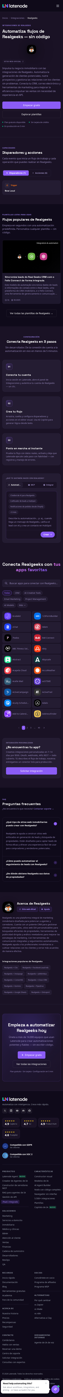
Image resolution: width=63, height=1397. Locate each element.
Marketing (7, 1215)
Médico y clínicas (10, 1229)
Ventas (5, 1242)
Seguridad (7, 1326)
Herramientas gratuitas (13, 1291)
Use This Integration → (31, 187)
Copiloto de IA (44, 1207)
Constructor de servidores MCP (15, 1187)
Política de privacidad (33, 1379)
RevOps (6, 1259)
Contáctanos (8, 1340)
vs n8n (37, 1313)
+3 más (13, 512)
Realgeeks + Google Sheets (15, 992)
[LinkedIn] (10, 1110)
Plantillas (38, 1202)
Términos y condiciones (11, 1379)
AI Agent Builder (42, 1185)
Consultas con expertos (13, 1362)
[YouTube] (17, 1110)
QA (3, 1264)
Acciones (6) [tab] (41, 173)
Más (21, 605)
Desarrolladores (10, 1255)
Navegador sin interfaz (45, 1194)
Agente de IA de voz (44, 1342)
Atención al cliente (11, 1237)
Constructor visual (43, 1176)
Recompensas (9, 1322)
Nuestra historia (10, 1313)
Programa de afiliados (45, 1282)
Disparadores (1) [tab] (17, 173)
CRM (17, 592)
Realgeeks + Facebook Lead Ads (35, 967)
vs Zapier (38, 1304)
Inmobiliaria (8, 1224)
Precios (5, 1317)
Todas (7, 592)
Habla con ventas (10, 1344)
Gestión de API (9, 1197)
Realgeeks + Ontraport (40, 992)
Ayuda (47, 909)
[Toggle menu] (58, 6)
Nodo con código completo (47, 1189)
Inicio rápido (8, 1277)
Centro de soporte (11, 1353)
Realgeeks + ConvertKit (13, 980)
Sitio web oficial (29, 909)
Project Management (35, 599)
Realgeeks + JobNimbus (37, 974)
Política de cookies (52, 1379)
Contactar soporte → (44, 808)
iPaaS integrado (10, 1201)
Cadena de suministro (13, 1251)
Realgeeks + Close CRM (37, 980)
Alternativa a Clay (43, 1317)
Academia (7, 1295)
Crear (46, 534)
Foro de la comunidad (13, 1299)
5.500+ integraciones (44, 1198)
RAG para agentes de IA (14, 1192)
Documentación (10, 1282)
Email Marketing (12, 599)
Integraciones (17, 18)
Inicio (5, 18)
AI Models (9, 605)
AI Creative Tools (32, 592)
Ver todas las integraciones (31, 1064)
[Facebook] (29, 1110)
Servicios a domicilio (12, 1220)
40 (39, 727)
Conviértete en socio (44, 1277)
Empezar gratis (31, 105)
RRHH (5, 1233)
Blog (4, 1286)
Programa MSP (41, 1286)
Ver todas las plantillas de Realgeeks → (31, 313)
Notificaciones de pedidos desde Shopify (26, 506)
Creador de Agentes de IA (15, 1180)
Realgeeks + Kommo (12, 986)
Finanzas (6, 1246)
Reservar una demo (12, 1349)
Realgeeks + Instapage (13, 974)
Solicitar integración (31, 771)
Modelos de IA (41, 1180)
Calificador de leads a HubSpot (22, 501)
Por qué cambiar (42, 1300)
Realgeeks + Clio (11, 967)
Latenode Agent (13, 1176)
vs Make (38, 1309)
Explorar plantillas (31, 114)
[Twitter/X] (4, 1110)
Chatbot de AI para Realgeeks (22, 495)
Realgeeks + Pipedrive (35, 986)
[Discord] (23, 1110)
